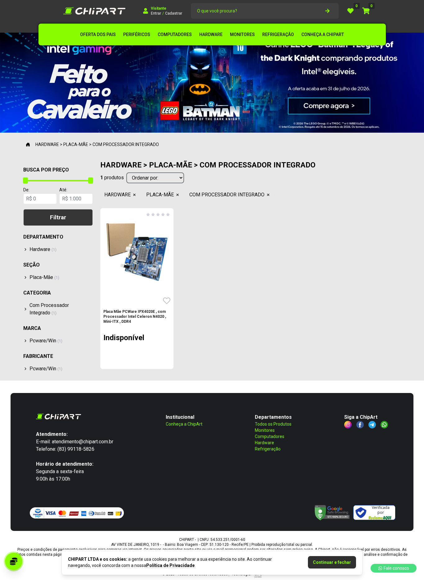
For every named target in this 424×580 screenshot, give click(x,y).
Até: (63, 189)
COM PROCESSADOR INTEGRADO (226, 195)
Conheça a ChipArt (184, 424)
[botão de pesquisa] (327, 11)
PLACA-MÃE (160, 195)
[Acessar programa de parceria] (13, 561)
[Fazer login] (145, 11)
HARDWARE (211, 34)
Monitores (265, 430)
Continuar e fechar (332, 562)
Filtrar (58, 217)
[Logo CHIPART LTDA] (94, 11)
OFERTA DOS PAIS (98, 34)
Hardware (264, 442)
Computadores (269, 436)
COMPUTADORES (175, 34)
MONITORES (242, 34)
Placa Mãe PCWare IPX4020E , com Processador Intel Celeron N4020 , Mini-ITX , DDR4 (134, 316)
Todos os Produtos (273, 424)
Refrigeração (268, 448)
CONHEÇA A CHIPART (322, 34)
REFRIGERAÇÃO (278, 34)
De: (26, 189)
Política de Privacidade (170, 565)
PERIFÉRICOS (136, 34)
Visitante (158, 8)
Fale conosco (396, 568)
